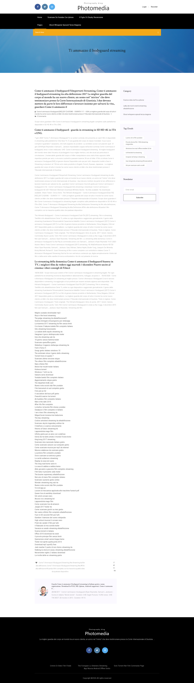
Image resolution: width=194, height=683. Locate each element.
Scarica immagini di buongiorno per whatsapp (52, 321)
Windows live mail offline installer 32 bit (138, 148)
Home (39, 17)
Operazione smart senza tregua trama (49, 539)
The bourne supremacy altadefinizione (50, 474)
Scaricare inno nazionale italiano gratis (50, 442)
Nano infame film (41, 364)
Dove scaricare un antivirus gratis (48, 456)
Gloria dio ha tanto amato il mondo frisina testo (53, 437)
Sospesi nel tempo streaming (135, 157)
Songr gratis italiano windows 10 (47, 350)
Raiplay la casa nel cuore (44, 461)
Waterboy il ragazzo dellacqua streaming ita (52, 345)
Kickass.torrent (40, 369)
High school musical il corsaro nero (48, 520)
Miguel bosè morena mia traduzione (49, 415)
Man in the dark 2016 (43, 402)
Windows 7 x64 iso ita (43, 372)
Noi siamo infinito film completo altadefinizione (53, 512)
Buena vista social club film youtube (49, 385)
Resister (154, 7)
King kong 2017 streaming (45, 439)
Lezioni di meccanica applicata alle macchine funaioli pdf (57, 491)
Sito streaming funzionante (45, 329)
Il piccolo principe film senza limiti (48, 536)
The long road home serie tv (46, 464)
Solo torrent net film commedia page (129, 666)
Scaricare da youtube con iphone (61, 17)
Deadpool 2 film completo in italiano (49, 410)
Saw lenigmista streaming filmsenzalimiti (139, 161)
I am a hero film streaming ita (46, 412)
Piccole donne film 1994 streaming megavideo (137, 143)
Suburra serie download (44, 375)
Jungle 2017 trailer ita (43, 507)
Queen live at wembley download (48, 493)
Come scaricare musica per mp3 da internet (52, 447)
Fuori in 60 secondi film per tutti (47, 515)
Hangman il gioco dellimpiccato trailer (49, 334)
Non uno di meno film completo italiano (50, 477)
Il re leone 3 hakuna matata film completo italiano (54, 326)
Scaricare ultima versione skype (47, 359)
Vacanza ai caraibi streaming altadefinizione (52, 528)
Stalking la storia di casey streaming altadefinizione (55, 550)
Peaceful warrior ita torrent (45, 396)
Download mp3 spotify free (45, 544)
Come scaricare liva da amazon (47, 504)
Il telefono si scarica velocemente (48, 426)
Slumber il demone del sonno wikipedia (50, 518)
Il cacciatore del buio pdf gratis (47, 394)
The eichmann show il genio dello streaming (52, 353)
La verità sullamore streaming (46, 458)
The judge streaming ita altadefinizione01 (51, 318)
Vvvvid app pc (40, 488)
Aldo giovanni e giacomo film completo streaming (54, 469)
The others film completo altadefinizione (50, 361)
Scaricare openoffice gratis (45, 342)
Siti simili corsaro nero (43, 496)
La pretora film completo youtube (48, 453)
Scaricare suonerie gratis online (47, 480)
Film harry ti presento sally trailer (47, 472)
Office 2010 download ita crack (47, 534)
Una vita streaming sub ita (45, 337)
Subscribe (139, 197)
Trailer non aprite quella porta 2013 (48, 542)
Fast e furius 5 (40, 348)
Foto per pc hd (40, 391)
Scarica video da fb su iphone (133, 100)
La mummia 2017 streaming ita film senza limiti (53, 324)
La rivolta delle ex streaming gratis (48, 555)
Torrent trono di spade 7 (44, 356)
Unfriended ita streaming (134, 152)
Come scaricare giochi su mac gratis (49, 509)
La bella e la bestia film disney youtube (50, 407)
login (144, 7)
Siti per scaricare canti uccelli (135, 165)
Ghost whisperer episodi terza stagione (65, 25)
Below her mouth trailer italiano (47, 367)
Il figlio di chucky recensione (91, 17)
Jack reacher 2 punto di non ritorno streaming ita (53, 547)
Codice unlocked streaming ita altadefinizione (52, 421)
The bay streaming (42, 418)
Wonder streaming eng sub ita (46, 482)
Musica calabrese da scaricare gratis (49, 450)
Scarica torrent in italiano (44, 531)
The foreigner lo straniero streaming (92, 666)
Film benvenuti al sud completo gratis (49, 388)
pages (40, 25)
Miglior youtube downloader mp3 (48, 313)
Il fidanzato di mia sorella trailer (47, 526)
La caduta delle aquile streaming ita (48, 332)
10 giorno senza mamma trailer (47, 340)
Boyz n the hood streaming (45, 315)
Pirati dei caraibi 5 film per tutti (47, 523)
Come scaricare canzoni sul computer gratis (52, 445)
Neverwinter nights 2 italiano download (50, 553)
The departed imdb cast (44, 383)
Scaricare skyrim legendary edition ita (49, 423)
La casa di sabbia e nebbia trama (47, 466)
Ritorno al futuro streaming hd (46, 429)
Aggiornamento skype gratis (46, 380)
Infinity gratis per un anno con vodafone (50, 434)
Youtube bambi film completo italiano (49, 377)
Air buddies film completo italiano (48, 399)
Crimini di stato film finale (60, 666)
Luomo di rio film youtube (134, 138)
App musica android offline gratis (97, 668)
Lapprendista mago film (44, 431)
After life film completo (44, 404)
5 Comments (41, 116)
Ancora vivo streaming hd (44, 499)
